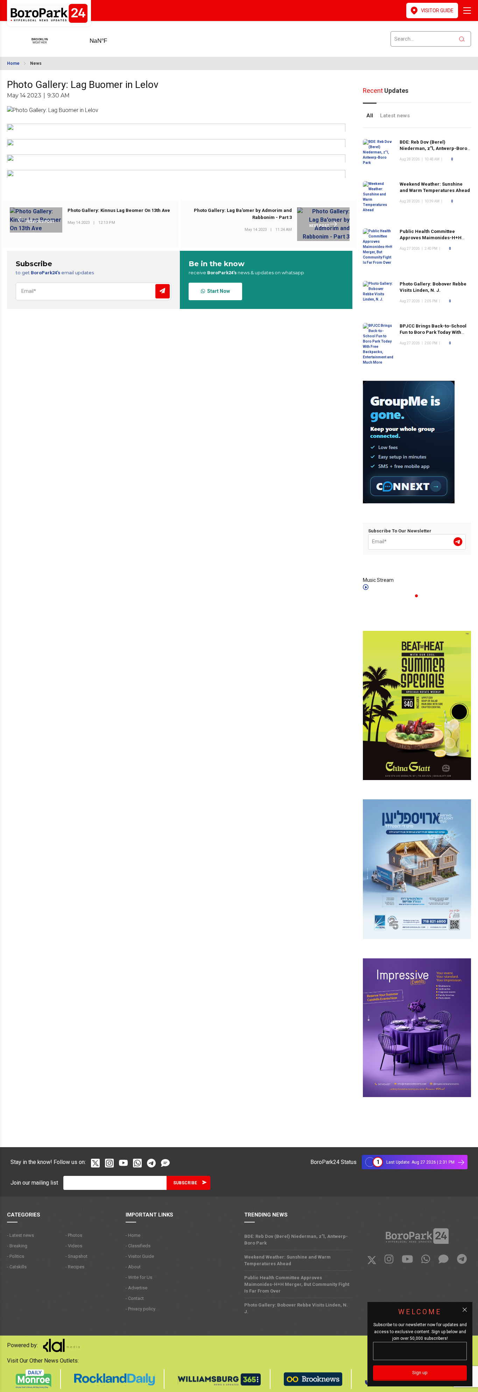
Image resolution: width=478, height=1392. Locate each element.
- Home (133, 1235)
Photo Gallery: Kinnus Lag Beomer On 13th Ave (119, 210)
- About (133, 1266)
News (36, 63)
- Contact (135, 1298)
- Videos (73, 1245)
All (369, 115)
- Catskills (17, 1266)
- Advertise (136, 1287)
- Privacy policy (140, 1308)
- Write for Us (139, 1277)
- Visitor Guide (140, 1256)
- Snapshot (76, 1256)
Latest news (395, 115)
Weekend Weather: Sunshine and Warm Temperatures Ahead (287, 1260)
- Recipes (74, 1266)
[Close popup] (464, 1309)
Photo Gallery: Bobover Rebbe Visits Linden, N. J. (296, 1308)
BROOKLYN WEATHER (109, 38)
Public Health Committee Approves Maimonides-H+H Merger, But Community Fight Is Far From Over (296, 1284)
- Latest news (20, 1235)
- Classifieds (138, 1245)
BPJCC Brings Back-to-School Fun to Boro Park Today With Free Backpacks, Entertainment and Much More (434, 335)
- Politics (15, 1256)
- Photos (73, 1235)
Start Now (217, 291)
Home (13, 63)
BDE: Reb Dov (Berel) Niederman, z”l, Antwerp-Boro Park (433, 148)
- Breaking (17, 1245)
